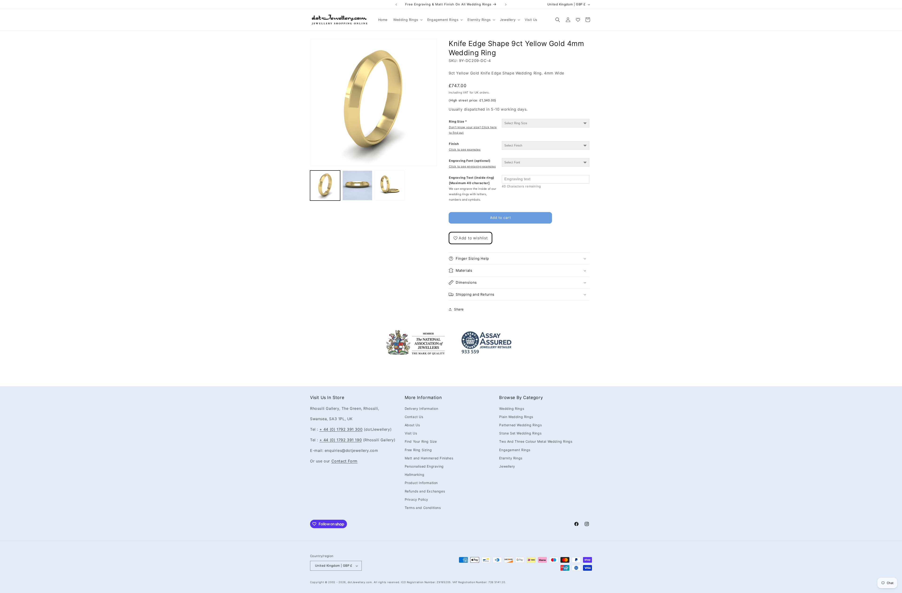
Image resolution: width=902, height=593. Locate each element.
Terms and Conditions (423, 508)
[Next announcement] (506, 4)
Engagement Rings (514, 450)
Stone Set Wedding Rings (520, 433)
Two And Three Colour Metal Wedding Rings (535, 442)
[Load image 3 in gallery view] (390, 186)
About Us (412, 425)
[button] (407, 20)
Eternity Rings (510, 458)
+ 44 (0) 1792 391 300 (341, 429)
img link (415, 332)
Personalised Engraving (424, 466)
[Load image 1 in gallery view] (325, 186)
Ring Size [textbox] (473, 127)
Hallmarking (414, 475)
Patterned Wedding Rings (520, 425)
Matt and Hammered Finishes (429, 458)
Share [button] (459, 309)
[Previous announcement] (396, 4)
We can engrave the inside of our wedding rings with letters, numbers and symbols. (472, 194)
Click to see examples (465, 149)
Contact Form (344, 461)
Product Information (421, 483)
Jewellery (507, 466)
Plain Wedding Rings (516, 417)
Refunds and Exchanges (425, 491)
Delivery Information (421, 409)
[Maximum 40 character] (472, 189)
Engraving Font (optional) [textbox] (472, 163)
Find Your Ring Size (421, 442)
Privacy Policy (416, 499)
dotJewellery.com (360, 582)
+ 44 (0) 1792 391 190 (340, 440)
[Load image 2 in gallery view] (357, 186)
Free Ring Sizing (418, 450)
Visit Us (411, 433)
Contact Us (414, 417)
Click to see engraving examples (472, 166)
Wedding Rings (511, 409)
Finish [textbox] (465, 146)
